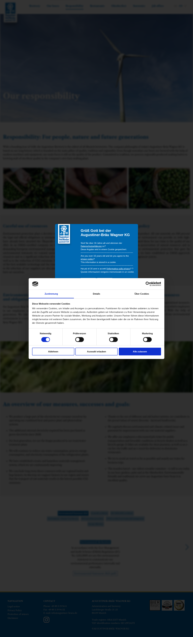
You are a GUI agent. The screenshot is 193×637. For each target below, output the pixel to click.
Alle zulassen (140, 351)
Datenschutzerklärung (91, 246)
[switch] (79, 339)
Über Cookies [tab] (141, 293)
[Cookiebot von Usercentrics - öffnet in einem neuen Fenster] (148, 284)
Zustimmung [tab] (51, 293)
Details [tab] (96, 293)
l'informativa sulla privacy (118, 268)
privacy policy (87, 259)
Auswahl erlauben (96, 351)
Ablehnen (53, 351)
